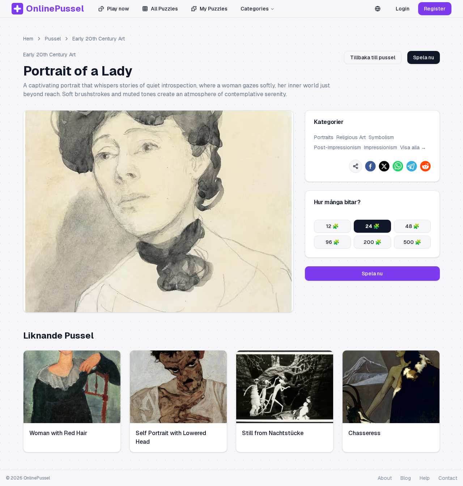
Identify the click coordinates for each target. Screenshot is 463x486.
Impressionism (380, 147)
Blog (405, 478)
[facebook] (370, 166)
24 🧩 (372, 226)
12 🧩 (332, 226)
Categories (255, 8)
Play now (118, 8)
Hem (28, 38)
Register (435, 8)
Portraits (324, 137)
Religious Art (351, 137)
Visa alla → (413, 147)
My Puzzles (214, 8)
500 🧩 (412, 242)
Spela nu (423, 57)
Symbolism (381, 137)
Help (425, 478)
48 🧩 (412, 226)
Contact (447, 478)
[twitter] (384, 166)
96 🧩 (332, 242)
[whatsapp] (397, 166)
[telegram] (411, 166)
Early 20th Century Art (98, 38)
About (385, 478)
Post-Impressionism (337, 147)
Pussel (53, 38)
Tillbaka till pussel (372, 57)
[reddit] (425, 166)
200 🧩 (372, 242)
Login (402, 8)
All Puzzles (164, 8)
